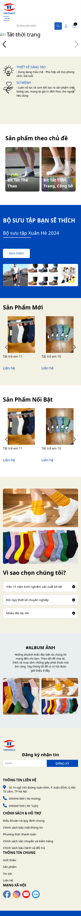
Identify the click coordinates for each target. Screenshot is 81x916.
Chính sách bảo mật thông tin (23, 827)
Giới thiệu (9, 860)
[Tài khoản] (66, 26)
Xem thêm (16, 253)
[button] (4, 44)
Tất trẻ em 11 (12, 356)
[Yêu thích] (16, 341)
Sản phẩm (10, 867)
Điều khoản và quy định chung (23, 821)
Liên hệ (8, 880)
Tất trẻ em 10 (51, 356)
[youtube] (26, 894)
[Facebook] (7, 894)
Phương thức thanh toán (19, 834)
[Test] (59, 696)
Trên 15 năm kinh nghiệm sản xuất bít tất (34, 587)
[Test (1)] (21, 696)
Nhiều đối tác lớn (17, 613)
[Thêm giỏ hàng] (25, 341)
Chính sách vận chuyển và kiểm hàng (28, 841)
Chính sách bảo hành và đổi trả (24, 848)
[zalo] (36, 894)
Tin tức (7, 874)
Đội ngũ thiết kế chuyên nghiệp (27, 600)
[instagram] (16, 894)
